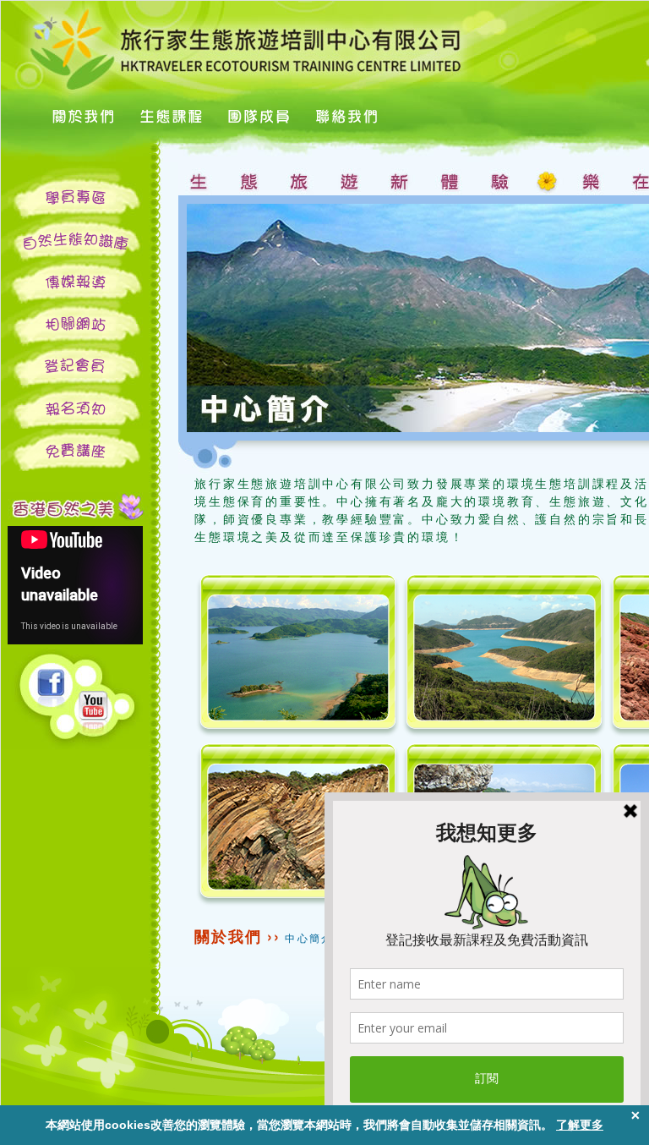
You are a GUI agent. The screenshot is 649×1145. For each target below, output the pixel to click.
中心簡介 (309, 937)
